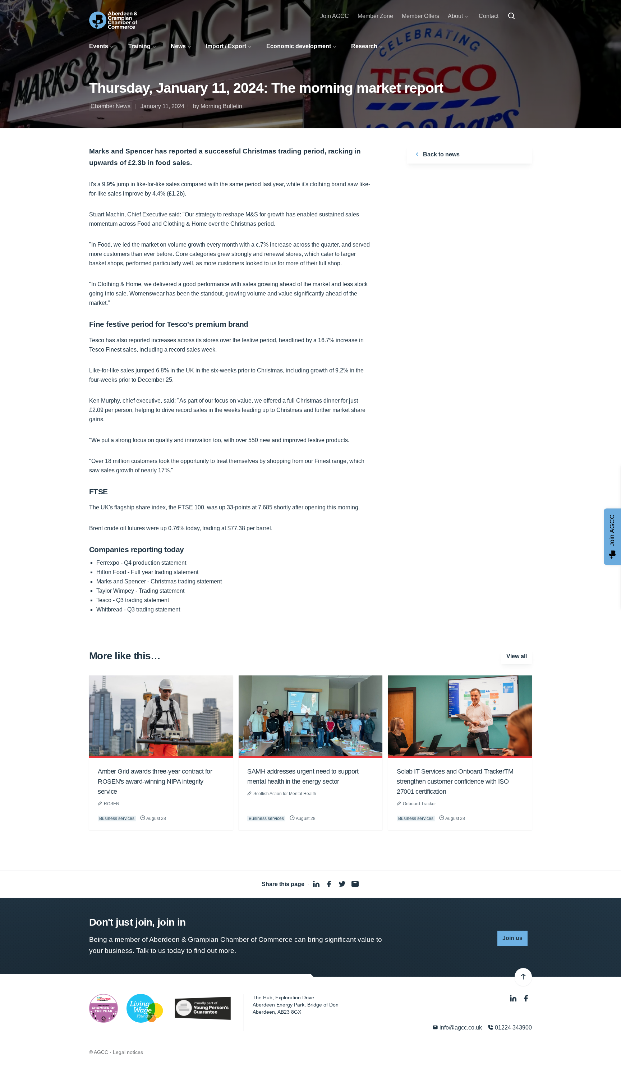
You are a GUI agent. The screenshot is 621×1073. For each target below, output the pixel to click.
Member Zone (375, 16)
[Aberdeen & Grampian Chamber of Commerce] (113, 20)
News (178, 46)
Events (98, 46)
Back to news (441, 154)
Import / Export (226, 46)
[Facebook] (526, 998)
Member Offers (420, 16)
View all (516, 656)
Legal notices (128, 1052)
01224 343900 (512, 1027)
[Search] (511, 16)
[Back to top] (523, 977)
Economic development (298, 46)
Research (364, 46)
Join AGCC (334, 16)
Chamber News (110, 106)
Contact (488, 16)
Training (139, 46)
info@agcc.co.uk (460, 1027)
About (455, 16)
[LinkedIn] (514, 998)
